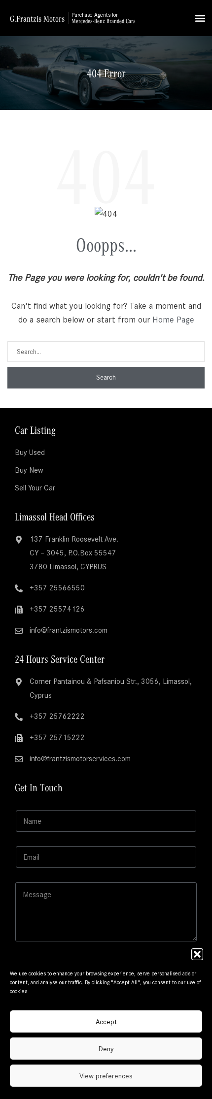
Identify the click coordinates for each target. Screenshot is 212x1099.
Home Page (173, 319)
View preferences (106, 1075)
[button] (197, 954)
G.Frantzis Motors (37, 18)
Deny (106, 1048)
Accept (106, 1021)
